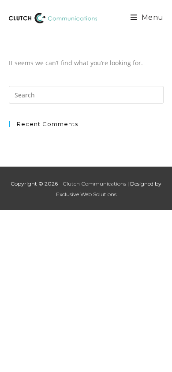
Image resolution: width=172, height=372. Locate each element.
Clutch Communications (94, 183)
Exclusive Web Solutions (86, 194)
